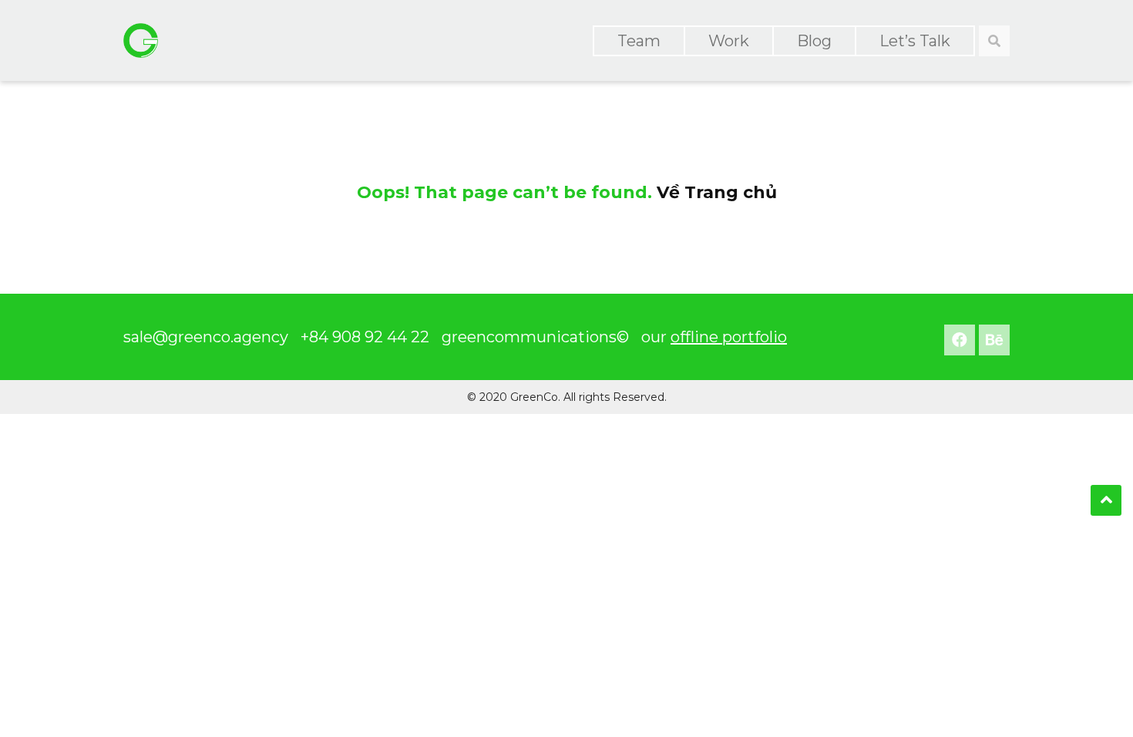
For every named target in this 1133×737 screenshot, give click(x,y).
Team (639, 41)
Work (728, 41)
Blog (814, 41)
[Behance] (994, 340)
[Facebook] (959, 340)
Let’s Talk (914, 41)
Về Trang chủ (717, 192)
